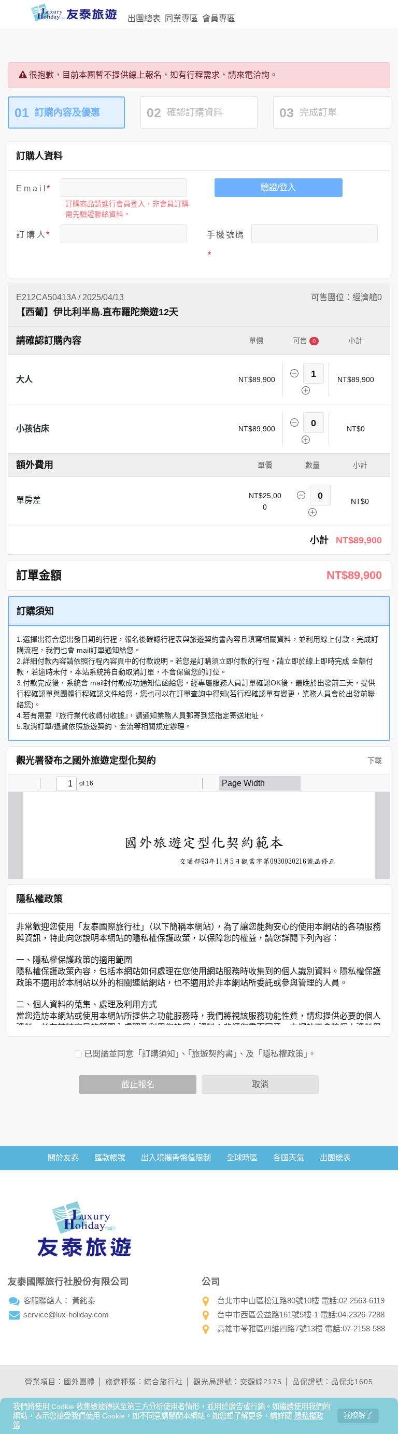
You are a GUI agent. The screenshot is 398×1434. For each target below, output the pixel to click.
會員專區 (218, 18)
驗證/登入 (278, 187)
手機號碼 (225, 234)
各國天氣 (288, 1157)
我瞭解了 (358, 1415)
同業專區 (181, 18)
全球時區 (242, 1157)
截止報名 (137, 1084)
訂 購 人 (30, 234)
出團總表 (144, 18)
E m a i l (31, 188)
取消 (260, 1084)
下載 (373, 760)
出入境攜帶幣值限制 (176, 1157)
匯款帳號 (109, 1157)
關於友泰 (63, 1157)
